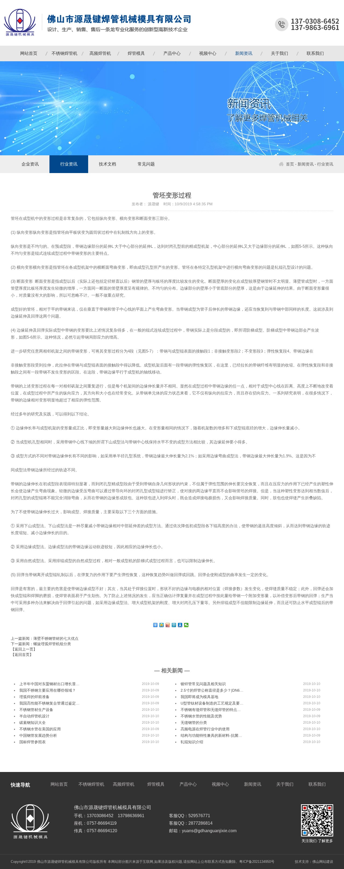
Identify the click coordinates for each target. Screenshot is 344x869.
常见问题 (146, 164)
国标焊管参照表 (32, 742)
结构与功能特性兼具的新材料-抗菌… (211, 735)
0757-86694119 (102, 823)
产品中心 (172, 53)
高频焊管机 (100, 53)
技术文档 (107, 164)
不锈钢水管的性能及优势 (201, 716)
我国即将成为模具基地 (199, 697)
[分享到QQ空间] (161, 625)
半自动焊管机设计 (34, 716)
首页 (290, 164)
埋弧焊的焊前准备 (34, 697)
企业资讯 (30, 164)
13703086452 (100, 815)
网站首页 (28, 53)
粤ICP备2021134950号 (256, 862)
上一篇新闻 (44, 638)
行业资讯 (68, 164)
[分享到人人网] (180, 625)
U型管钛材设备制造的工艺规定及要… (212, 703)
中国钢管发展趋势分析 (38, 735)
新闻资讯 (243, 53)
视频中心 (207, 53)
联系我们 (315, 53)
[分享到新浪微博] (168, 625)
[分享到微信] (186, 625)
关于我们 (279, 53)
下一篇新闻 (41, 644)
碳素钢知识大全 (32, 722)
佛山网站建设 (322, 862)
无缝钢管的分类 (194, 722)
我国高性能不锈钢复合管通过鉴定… (49, 703)
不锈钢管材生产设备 (36, 710)
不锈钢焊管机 (64, 53)
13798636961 (131, 815)
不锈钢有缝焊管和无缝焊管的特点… (211, 710)
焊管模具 (136, 53)
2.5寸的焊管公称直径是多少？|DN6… (212, 690)
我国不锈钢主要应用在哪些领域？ (47, 690)
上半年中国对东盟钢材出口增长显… (49, 684)
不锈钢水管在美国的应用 (40, 729)
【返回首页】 (22, 654)
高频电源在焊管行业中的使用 (205, 729)
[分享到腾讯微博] (174, 625)
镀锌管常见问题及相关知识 (203, 684)
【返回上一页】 (24, 649)
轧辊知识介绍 (192, 742)
